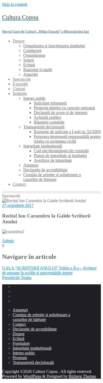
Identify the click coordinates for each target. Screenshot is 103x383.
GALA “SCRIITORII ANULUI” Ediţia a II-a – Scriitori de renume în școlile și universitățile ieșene (49, 270)
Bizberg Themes (82, 376)
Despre (19, 334)
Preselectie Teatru (16, 277)
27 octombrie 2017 (18, 205)
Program (20, 357)
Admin (8, 240)
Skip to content (14, 4)
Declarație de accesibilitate (35, 329)
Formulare (21, 343)
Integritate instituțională (32, 348)
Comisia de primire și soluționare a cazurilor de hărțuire (41, 317)
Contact (19, 324)
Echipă (18, 338)
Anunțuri (20, 310)
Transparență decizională (33, 362)
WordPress (32, 376)
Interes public (24, 353)
